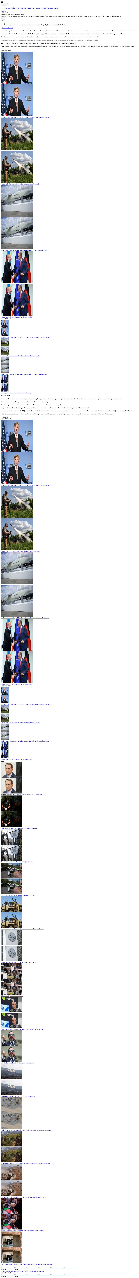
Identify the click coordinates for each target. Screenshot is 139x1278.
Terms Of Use (23, 1271)
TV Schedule (4, 1271)
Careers (17, 1271)
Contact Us (11, 1271)
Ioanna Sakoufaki (7, 28)
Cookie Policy (40, 1271)
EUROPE (3, 11)
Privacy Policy (32, 1271)
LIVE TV (4, 5)
